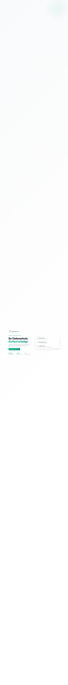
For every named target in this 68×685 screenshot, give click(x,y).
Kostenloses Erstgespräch (14, 349)
